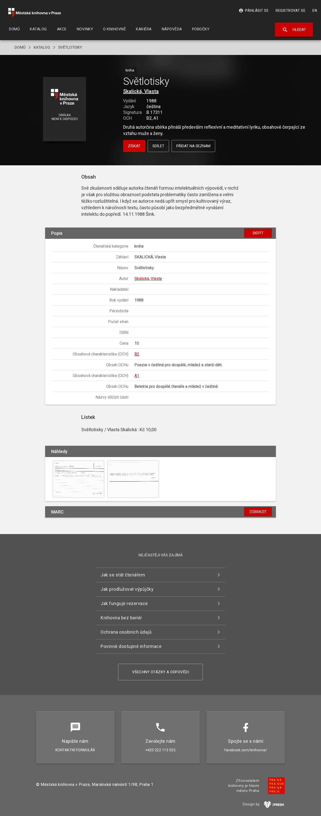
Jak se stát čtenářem (123, 574)
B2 (136, 354)
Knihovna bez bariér (121, 617)
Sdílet (158, 146)
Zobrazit (258, 512)
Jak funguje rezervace (124, 603)
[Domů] (34, 12)
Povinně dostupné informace (131, 646)
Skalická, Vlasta (141, 91)
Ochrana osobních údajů (126, 632)
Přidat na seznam (193, 146)
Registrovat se (290, 11)
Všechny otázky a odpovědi (160, 672)
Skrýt (258, 233)
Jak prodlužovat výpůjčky (127, 589)
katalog (42, 47)
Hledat (294, 30)
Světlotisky (70, 47)
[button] (64, 109)
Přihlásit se (254, 10)
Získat (134, 146)
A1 (136, 375)
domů (20, 47)
